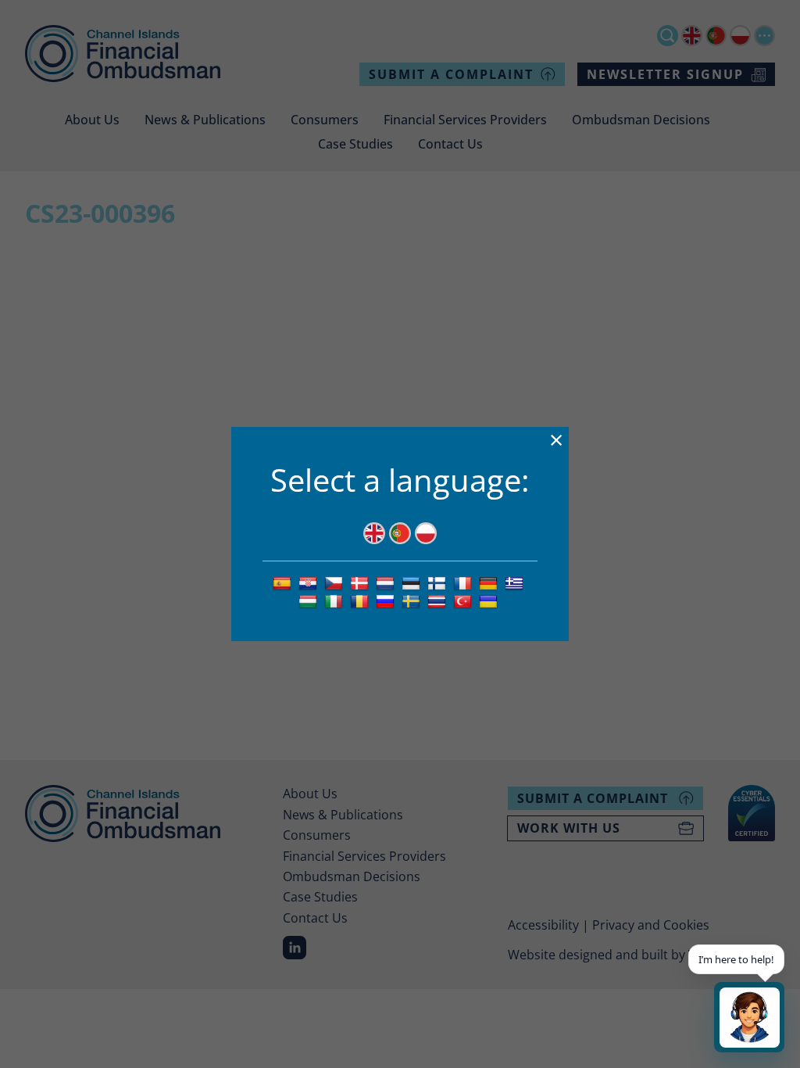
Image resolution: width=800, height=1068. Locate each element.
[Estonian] (413, 582)
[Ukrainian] (490, 600)
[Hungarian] (309, 600)
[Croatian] (309, 582)
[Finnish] (438, 582)
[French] (464, 582)
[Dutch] (387, 582)
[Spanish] (284, 582)
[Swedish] (413, 600)
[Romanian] (361, 600)
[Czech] (335, 582)
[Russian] (387, 600)
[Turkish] (464, 600)
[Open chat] (749, 1017)
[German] (490, 582)
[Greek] (516, 582)
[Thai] (438, 600)
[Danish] (361, 582)
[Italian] (335, 600)
